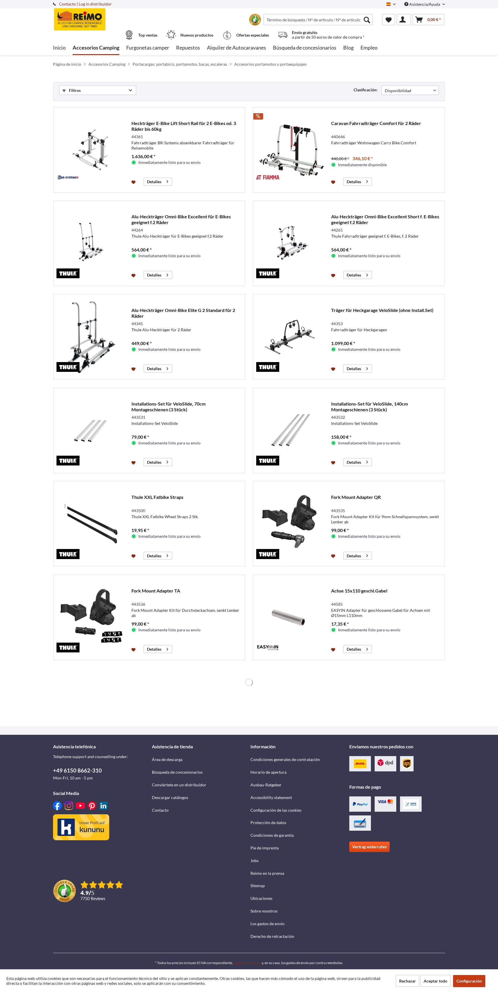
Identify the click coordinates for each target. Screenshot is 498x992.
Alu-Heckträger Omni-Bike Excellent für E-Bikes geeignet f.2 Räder (181, 219)
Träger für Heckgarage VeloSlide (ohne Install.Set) (382, 310)
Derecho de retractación (272, 936)
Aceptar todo (435, 980)
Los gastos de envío (267, 923)
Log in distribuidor (95, 3)
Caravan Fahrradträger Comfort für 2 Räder (376, 123)
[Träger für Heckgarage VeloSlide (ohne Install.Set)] (290, 337)
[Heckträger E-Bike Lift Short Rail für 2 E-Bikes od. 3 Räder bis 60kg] (91, 150)
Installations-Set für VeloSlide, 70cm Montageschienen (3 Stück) (168, 406)
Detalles (154, 181)
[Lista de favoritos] (388, 19)
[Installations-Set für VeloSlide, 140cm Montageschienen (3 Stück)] (290, 430)
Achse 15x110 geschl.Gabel (359, 590)
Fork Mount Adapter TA (155, 590)
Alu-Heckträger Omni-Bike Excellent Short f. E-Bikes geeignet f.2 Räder (385, 219)
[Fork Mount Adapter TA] (91, 617)
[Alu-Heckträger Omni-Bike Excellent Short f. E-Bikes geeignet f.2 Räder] (290, 243)
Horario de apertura (268, 772)
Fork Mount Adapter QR (356, 497)
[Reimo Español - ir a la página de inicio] (102, 16)
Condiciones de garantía (272, 835)
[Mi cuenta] (404, 19)
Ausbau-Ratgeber (266, 784)
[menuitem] (318, 19)
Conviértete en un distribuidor (179, 784)
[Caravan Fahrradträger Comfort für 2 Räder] (290, 150)
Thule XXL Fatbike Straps (157, 497)
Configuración (469, 980)
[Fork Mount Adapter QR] (290, 524)
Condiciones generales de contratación (285, 759)
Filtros (74, 90)
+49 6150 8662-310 (77, 770)
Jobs (254, 860)
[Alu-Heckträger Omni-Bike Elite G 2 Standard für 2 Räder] (91, 337)
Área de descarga (167, 759)
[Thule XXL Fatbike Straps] (91, 524)
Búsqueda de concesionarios (177, 772)
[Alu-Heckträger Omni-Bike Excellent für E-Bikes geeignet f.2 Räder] (91, 243)
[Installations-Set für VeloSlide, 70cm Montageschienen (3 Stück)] (91, 430)
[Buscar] (367, 19)
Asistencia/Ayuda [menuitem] (424, 4)
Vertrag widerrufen (369, 846)
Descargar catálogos (170, 797)
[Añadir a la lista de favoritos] (134, 181)
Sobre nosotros (264, 910)
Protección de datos (268, 822)
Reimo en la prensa (267, 873)
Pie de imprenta (264, 847)
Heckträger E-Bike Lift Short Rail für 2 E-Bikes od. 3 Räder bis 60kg (183, 126)
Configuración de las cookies (275, 810)
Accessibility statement (271, 797)
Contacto (67, 3)
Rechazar (407, 980)
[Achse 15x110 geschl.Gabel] (290, 617)
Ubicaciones (261, 898)
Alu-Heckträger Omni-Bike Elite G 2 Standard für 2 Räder (183, 313)
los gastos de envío (247, 963)
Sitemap (257, 885)
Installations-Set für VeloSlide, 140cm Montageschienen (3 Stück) (369, 406)
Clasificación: (366, 89)
